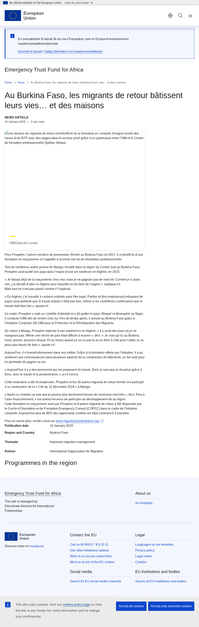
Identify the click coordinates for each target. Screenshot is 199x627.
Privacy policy (144, 550)
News (21, 82)
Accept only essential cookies (171, 606)
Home (8, 82)
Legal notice (143, 556)
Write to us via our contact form (91, 556)
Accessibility (144, 503)
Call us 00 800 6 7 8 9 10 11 (89, 544)
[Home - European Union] (24, 15)
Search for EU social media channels (95, 581)
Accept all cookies (131, 606)
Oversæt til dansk (30, 51)
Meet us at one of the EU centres (92, 562)
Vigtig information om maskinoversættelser (73, 51)
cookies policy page (76, 604)
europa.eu (37, 546)
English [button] (170, 15)
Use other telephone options (89, 550)
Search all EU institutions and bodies (160, 581)
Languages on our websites (154, 544)
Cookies (141, 562)
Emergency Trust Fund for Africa (33, 493)
